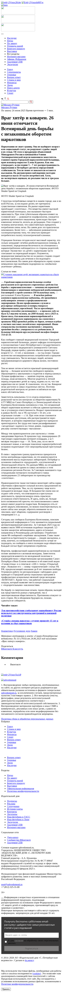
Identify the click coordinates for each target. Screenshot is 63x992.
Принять (6, 989)
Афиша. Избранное (16, 59)
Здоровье (11, 74)
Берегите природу (16, 48)
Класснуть (18, 649)
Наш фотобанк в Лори (18, 819)
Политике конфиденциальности (17, 984)
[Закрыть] (2, 898)
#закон (34, 631)
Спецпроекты (14, 72)
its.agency (29, 960)
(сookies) (36, 973)
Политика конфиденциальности (23, 791)
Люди (10, 85)
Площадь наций (15, 46)
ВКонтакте (7, 649)
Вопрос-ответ (14, 77)
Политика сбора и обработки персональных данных (27, 719)
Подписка (12, 801)
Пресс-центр (13, 88)
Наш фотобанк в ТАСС (18, 817)
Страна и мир (14, 80)
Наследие (12, 38)
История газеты (15, 809)
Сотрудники (13, 806)
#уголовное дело (21, 631)
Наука (10, 40)
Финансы (12, 82)
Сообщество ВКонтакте (19, 840)
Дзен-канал (12, 837)
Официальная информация (20, 788)
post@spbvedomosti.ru (11, 884)
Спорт (10, 93)
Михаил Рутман (9, 107)
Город (10, 69)
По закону (12, 43)
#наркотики (7, 631)
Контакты (12, 811)
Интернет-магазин (16, 56)
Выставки (12, 51)
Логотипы (12, 814)
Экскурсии (12, 64)
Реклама (11, 803)
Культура (11, 90)
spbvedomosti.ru (8, 693)
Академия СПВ (15, 62)
